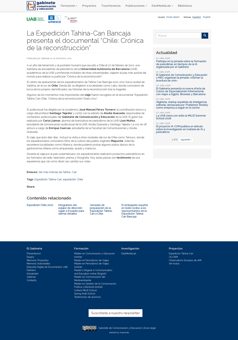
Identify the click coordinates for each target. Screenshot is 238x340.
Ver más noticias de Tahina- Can (58, 172)
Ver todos (174, 263)
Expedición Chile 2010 (40, 205)
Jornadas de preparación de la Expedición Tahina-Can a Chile (101, 209)
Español (197, 17)
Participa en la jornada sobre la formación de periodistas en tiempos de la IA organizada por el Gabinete (181, 64)
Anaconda (124, 332)
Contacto (31, 280)
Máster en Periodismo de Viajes (91, 260)
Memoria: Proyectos (38, 260)
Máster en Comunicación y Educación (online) (94, 255)
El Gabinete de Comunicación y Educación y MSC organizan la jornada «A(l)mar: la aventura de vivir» (181, 77)
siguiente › (186, 139)
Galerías (31, 276)
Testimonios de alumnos (87, 297)
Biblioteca (185, 5)
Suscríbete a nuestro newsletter (115, 313)
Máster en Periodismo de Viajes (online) (91, 265)
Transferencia (111, 5)
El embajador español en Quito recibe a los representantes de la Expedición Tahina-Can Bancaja (134, 211)
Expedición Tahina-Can (48, 179)
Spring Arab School (84, 293)
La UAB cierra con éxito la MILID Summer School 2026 (181, 117)
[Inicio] (42, 5)
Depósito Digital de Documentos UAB (47, 267)
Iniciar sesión (173, 17)
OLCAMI (173, 256)
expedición (69, 179)
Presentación (34, 253)
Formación (68, 5)
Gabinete (45, 58)
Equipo (30, 256)
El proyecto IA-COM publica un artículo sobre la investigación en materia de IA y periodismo (180, 129)
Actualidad (32, 273)
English (206, 17)
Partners (31, 270)
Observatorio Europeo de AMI (185, 260)
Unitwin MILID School (85, 290)
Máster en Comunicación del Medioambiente (89, 278)
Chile (80, 179)
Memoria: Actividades (38, 263)
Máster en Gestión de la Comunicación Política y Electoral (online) (95, 285)
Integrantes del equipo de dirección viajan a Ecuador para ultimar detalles (71, 209)
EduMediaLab (161, 5)
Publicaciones (135, 5)
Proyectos (89, 5)
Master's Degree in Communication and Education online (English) (93, 272)
